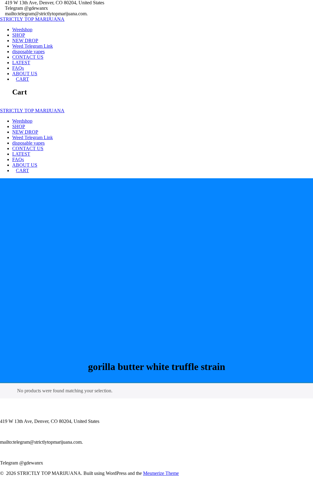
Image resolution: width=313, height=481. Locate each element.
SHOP (18, 35)
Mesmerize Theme (161, 473)
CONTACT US (27, 57)
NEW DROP (25, 40)
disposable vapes (28, 51)
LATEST (21, 62)
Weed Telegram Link (32, 46)
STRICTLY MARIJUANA (32, 19)
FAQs (18, 68)
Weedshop (22, 29)
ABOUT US (24, 73)
